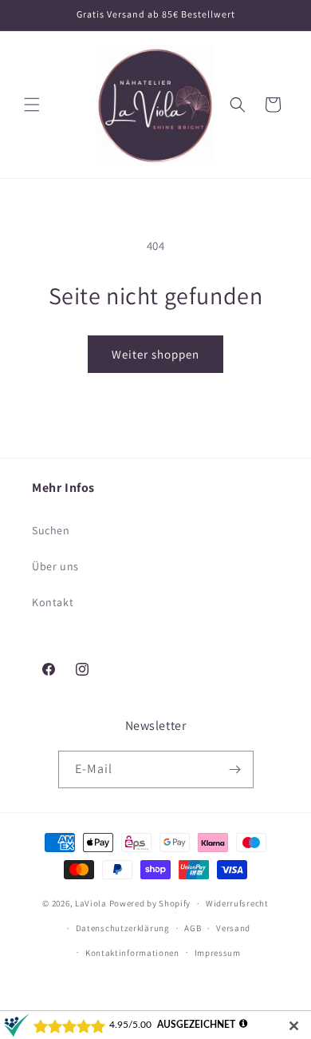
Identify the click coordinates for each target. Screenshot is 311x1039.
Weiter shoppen (155, 354)
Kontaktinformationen (132, 952)
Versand (233, 928)
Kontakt (52, 602)
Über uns (55, 566)
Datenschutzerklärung (123, 928)
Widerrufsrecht (237, 903)
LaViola (91, 903)
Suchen (51, 530)
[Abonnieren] (235, 769)
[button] (31, 104)
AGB (192, 928)
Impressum (218, 952)
